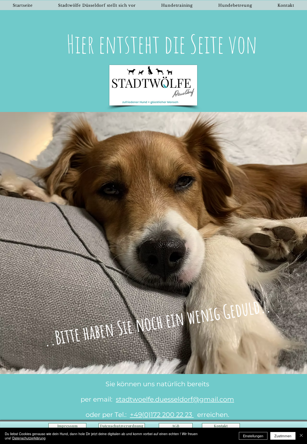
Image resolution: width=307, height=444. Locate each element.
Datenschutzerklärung (29, 438)
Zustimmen (282, 435)
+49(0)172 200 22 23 (162, 415)
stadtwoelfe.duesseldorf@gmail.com (175, 399)
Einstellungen (253, 435)
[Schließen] (301, 436)
